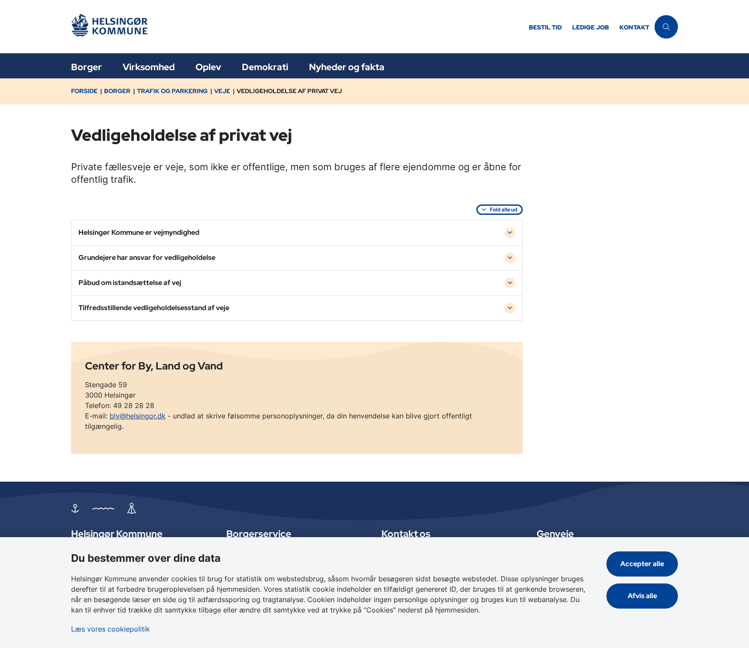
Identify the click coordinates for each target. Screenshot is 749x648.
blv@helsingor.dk (138, 415)
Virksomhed (149, 67)
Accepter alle (642, 563)
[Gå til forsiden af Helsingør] (297, 26)
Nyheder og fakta (346, 67)
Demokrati (265, 67)
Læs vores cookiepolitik (110, 629)
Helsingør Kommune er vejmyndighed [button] (138, 232)
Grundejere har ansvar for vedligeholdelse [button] (146, 257)
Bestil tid (545, 27)
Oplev (208, 67)
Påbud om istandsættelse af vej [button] (129, 282)
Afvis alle (642, 595)
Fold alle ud (504, 209)
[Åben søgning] (666, 27)
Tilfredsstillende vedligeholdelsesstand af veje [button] (153, 307)
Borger (86, 67)
